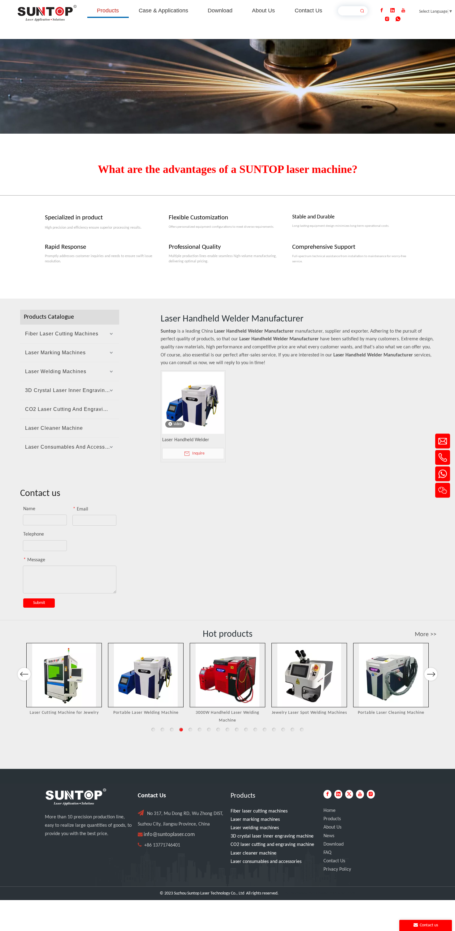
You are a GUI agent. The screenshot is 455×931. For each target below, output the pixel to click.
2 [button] (162, 729)
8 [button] (218, 729)
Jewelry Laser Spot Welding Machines (309, 712)
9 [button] (227, 729)
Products (332, 819)
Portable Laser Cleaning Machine (391, 712)
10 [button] (237, 729)
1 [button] (153, 729)
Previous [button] (24, 674)
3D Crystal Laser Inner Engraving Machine (72, 390)
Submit (39, 603)
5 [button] (190, 729)
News (328, 836)
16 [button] (292, 729)
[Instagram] (387, 19)
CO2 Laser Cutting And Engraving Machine (72, 409)
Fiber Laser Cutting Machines (61, 333)
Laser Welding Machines (55, 371)
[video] (193, 402)
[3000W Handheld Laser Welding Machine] (227, 675)
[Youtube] (403, 10)
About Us (332, 827)
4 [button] (181, 729)
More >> (425, 634)
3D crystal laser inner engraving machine (272, 836)
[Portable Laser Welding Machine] (145, 675)
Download (333, 844)
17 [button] (302, 729)
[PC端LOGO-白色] (76, 797)
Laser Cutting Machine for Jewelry (64, 712)
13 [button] (265, 729)
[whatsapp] (398, 19)
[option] (64, 680)
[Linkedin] (392, 10)
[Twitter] (349, 794)
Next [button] (431, 674)
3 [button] (172, 729)
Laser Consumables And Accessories (71, 447)
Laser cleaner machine (253, 853)
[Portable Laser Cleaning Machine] (390, 675)
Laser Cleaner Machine (54, 428)
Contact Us (334, 861)
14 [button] (274, 729)
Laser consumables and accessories (266, 861)
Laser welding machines (255, 827)
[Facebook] (382, 10)
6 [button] (200, 729)
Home (329, 810)
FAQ (327, 852)
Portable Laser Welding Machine (146, 712)
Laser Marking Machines (55, 352)
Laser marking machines (255, 819)
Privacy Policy (337, 869)
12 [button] (255, 729)
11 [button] (246, 729)
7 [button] (209, 729)
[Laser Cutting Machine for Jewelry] (64, 675)
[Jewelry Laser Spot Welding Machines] (309, 675)
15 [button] (283, 729)
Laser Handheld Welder (185, 439)
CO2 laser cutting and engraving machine (272, 844)
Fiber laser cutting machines (259, 811)
